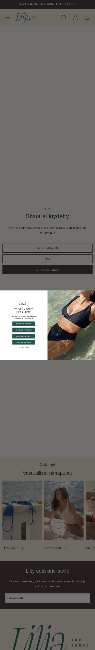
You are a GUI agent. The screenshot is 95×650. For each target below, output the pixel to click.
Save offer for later (24, 347)
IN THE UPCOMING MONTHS (23, 336)
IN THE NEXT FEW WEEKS (23, 330)
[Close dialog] (92, 293)
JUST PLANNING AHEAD (24, 342)
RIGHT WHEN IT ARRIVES (23, 324)
